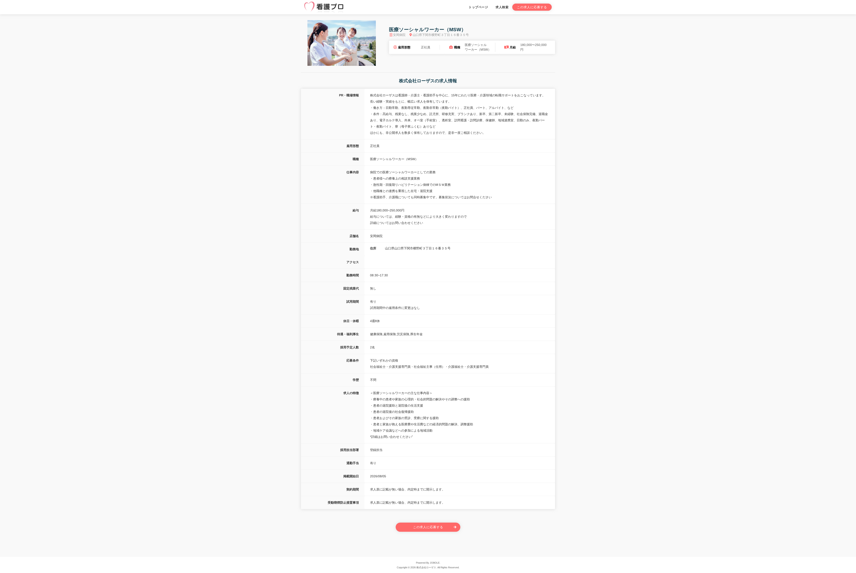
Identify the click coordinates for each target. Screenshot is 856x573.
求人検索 (502, 7)
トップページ (478, 7)
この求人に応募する (532, 7)
